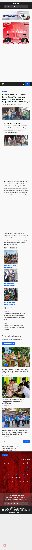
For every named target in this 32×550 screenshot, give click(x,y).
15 (23, 474)
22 (24, 478)
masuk (10, 339)
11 (8, 474)
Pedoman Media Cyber (18, 495)
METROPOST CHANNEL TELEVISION (15, 497)
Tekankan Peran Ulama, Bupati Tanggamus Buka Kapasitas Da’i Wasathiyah (16, 387)
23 (27, 478)
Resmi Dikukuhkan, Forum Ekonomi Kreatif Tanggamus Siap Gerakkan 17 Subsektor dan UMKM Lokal (16, 418)
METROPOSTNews (9, 104)
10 (4, 474)
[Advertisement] (16, 63)
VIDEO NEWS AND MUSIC (11, 500)
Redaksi (9, 495)
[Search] (23, 84)
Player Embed (22, 500)
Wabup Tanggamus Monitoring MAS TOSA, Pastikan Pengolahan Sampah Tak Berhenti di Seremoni (16, 357)
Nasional (4, 91)
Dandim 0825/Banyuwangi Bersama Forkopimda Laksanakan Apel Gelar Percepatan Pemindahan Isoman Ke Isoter (14, 315)
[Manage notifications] (4, 545)
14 (20, 474)
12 (12, 474)
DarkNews (12, 512)
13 (16, 474)
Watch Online (27, 84)
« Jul (3, 490)
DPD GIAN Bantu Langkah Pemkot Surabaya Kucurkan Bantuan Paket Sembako (14, 326)
